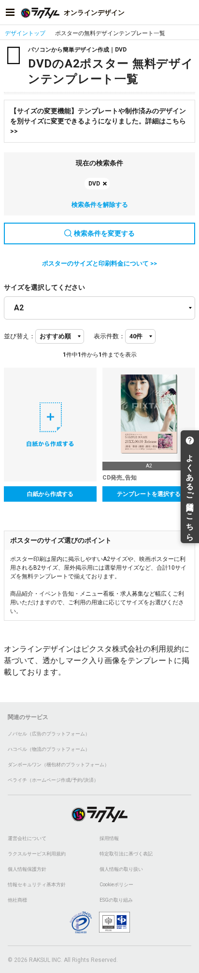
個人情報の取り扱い (121, 869)
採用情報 (109, 838)
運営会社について (27, 838)
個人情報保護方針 (27, 869)
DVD (94, 183)
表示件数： (109, 336)
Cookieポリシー (116, 884)
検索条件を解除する (99, 204)
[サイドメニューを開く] (10, 12)
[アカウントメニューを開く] (189, 12)
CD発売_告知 (119, 477)
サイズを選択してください (44, 287)
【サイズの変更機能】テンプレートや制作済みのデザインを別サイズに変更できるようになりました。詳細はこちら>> (98, 121)
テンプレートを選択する (149, 494)
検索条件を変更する (104, 233)
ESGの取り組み (116, 900)
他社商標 (17, 900)
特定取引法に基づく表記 (126, 853)
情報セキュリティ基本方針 (37, 884)
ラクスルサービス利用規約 (37, 853)
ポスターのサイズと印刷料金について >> (99, 263)
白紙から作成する (50, 494)
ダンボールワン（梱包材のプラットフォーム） (58, 764)
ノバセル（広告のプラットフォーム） (49, 733)
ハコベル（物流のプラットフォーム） (49, 749)
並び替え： (19, 336)
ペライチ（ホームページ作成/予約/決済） (53, 780)
